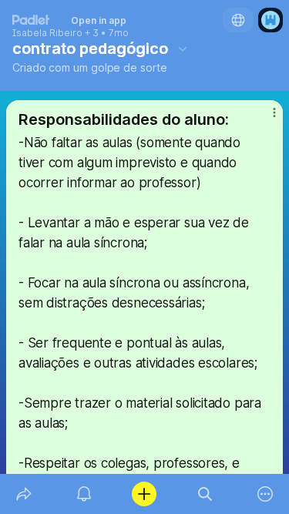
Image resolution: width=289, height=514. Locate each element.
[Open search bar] (205, 494)
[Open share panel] (24, 494)
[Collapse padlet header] (182, 48)
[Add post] (144, 494)
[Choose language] (238, 20)
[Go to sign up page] (270, 20)
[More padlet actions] (265, 494)
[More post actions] (264, 118)
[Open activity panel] (84, 494)
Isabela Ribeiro (47, 33)
